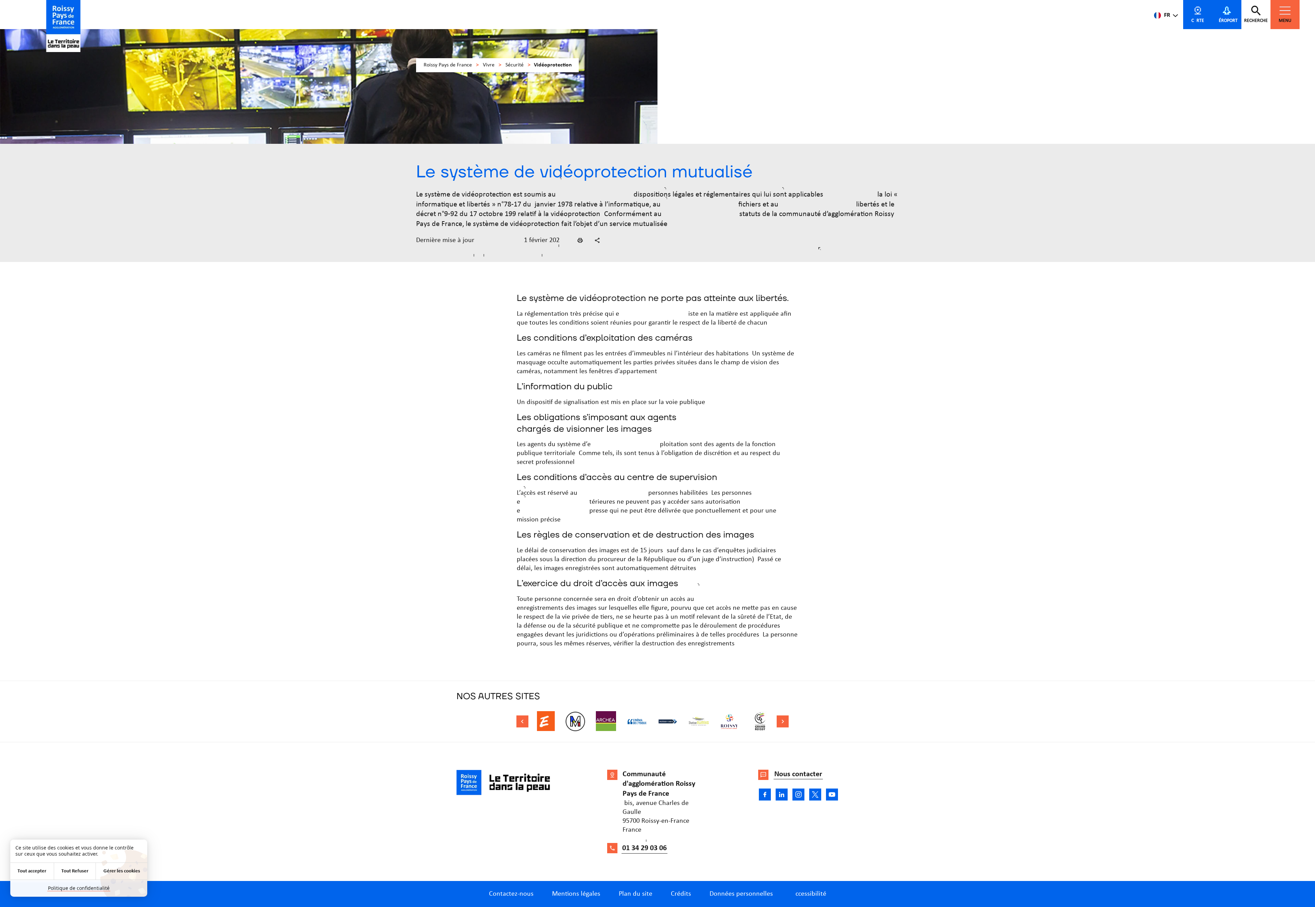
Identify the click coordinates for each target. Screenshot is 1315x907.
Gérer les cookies (121, 871)
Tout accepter (31, 871)
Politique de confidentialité (79, 888)
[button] (580, 240)
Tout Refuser (74, 871)
